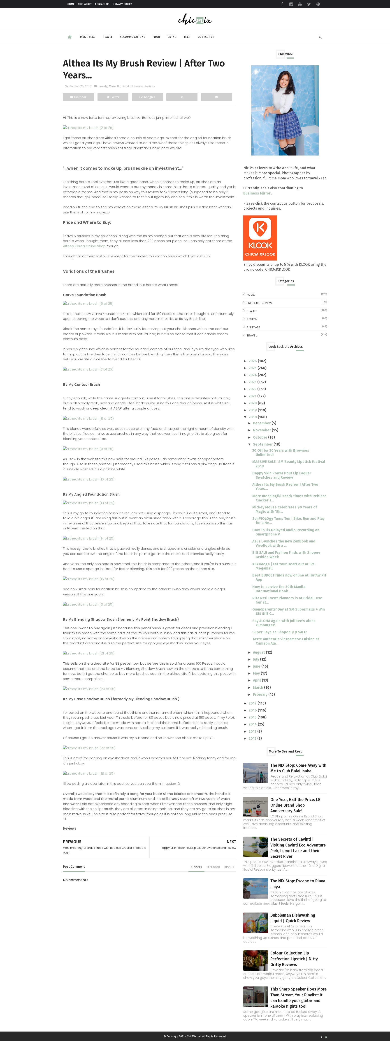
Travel (108, 37)
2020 (253, 403)
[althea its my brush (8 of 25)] (88, 418)
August (259, 652)
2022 (253, 389)
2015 (253, 717)
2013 (253, 731)
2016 (253, 710)
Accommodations (132, 37)
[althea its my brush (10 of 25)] (88, 479)
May (257, 673)
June (257, 666)
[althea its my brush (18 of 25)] (89, 773)
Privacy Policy (122, 4)
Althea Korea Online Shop (84, 246)
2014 (253, 724)
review (252, 319)
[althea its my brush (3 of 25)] (88, 604)
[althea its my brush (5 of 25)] (88, 303)
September (263, 444)
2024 (253, 375)
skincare (253, 327)
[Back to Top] (326, 1037)
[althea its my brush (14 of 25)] (88, 538)
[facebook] (281, 4)
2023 (253, 382)
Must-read (88, 37)
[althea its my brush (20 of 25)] (89, 688)
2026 (253, 361)
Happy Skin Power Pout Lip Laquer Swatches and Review (281, 475)
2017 (253, 703)
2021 (253, 396)
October (260, 437)
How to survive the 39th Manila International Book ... (278, 589)
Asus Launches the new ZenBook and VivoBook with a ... (283, 543)
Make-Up (115, 86)
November (262, 430)
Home (70, 4)
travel (252, 335)
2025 (253, 368)
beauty (103, 86)
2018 (253, 417)
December (262, 423)
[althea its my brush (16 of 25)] (88, 579)
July (256, 659)
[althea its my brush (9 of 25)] (88, 448)
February (260, 694)
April (257, 680)
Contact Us (102, 4)
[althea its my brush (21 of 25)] (88, 653)
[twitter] (308, 4)
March (258, 687)
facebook (213, 867)
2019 (253, 410)
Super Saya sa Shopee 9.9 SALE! (279, 632)
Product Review (132, 86)
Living (171, 37)
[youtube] (299, 4)
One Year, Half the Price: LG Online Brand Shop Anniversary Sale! (295, 805)
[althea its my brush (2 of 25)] (88, 127)
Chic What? (85, 4)
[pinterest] (318, 4)
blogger (196, 867)
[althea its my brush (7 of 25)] (88, 369)
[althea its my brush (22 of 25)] (89, 748)
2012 (253, 738)
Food (156, 37)
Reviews (149, 86)
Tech (187, 37)
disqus (229, 867)
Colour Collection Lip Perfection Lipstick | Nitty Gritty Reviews (294, 959)
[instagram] (290, 4)
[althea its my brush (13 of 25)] (88, 503)
